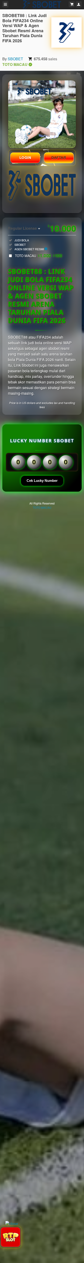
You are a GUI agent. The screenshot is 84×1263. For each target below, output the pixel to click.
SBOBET (15, 58)
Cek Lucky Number (42, 481)
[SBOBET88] (66, 32)
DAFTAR (58, 157)
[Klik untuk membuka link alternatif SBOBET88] (42, 114)
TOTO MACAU (38, 256)
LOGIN (25, 157)
